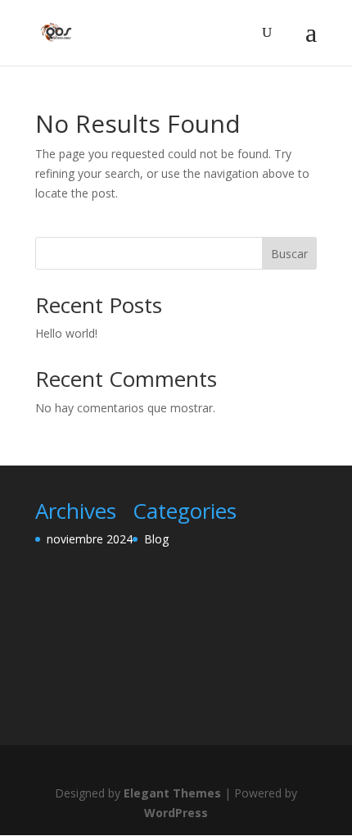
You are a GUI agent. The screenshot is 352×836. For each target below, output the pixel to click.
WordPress (176, 812)
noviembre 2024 (90, 539)
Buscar (289, 253)
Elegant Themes (172, 793)
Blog (156, 539)
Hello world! (66, 333)
